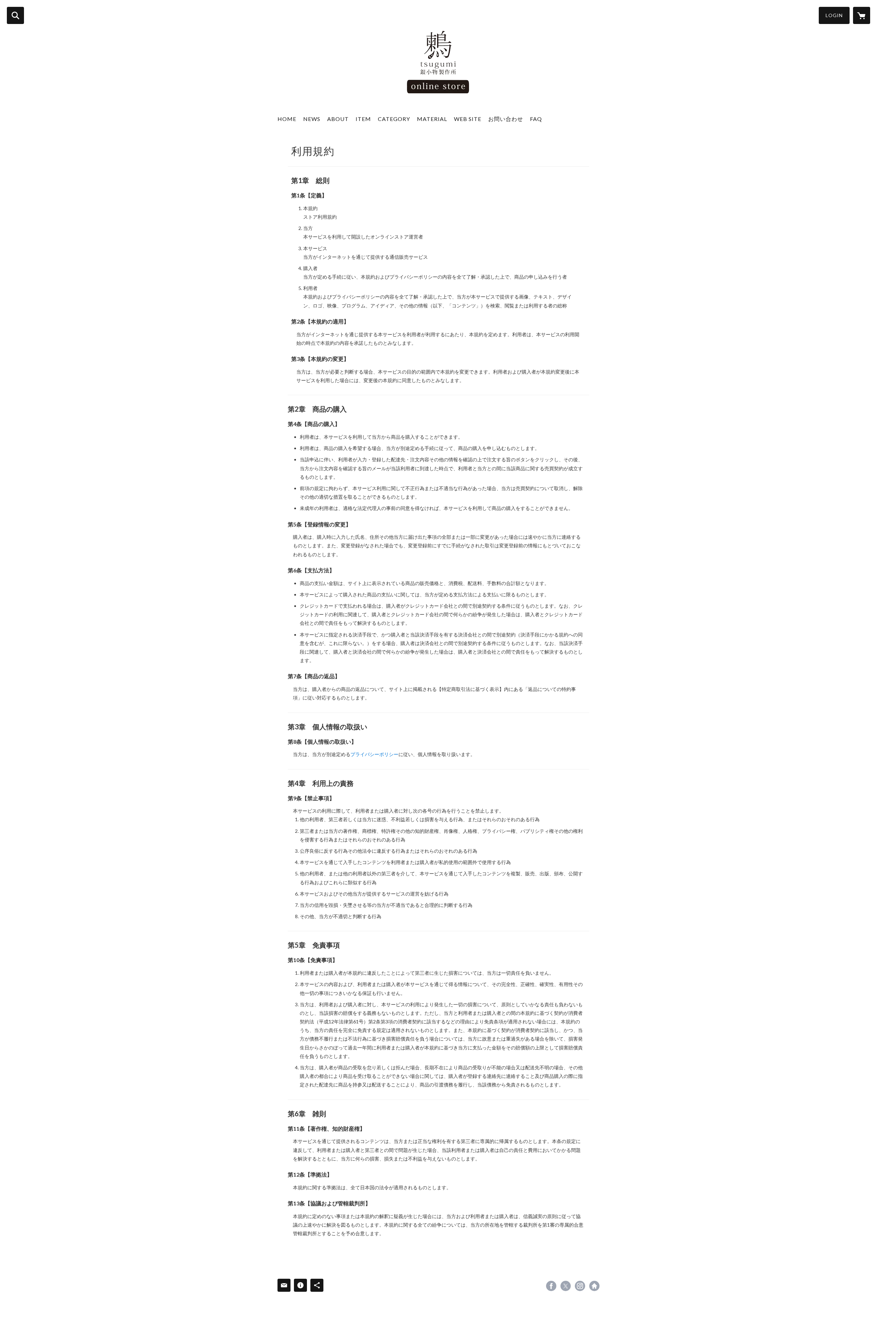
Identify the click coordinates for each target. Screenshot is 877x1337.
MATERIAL (432, 119)
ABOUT (338, 119)
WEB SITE (467, 119)
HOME (286, 119)
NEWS (311, 119)
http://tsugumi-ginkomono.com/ (594, 1286)
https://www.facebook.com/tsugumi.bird (551, 1286)
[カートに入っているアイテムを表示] (861, 15)
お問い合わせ (505, 119)
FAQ (536, 119)
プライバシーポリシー (374, 754)
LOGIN (834, 15)
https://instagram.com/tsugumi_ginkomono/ (580, 1286)
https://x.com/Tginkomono (565, 1286)
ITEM (363, 119)
